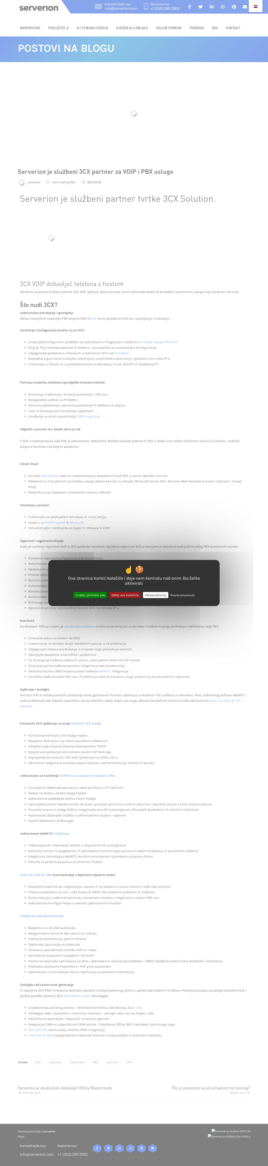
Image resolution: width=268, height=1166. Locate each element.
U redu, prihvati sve (90, 595)
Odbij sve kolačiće (125, 595)
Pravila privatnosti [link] (182, 595)
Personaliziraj (155, 595)
